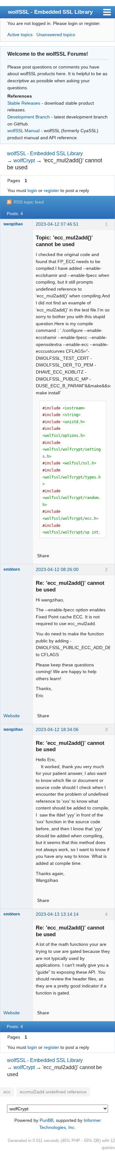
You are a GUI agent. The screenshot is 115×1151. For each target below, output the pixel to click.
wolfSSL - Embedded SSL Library (50, 12)
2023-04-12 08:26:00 (57, 569)
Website (12, 715)
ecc (7, 1092)
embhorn (12, 569)
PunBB (46, 1120)
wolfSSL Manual (23, 130)
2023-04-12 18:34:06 (57, 729)
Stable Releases (23, 103)
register (51, 190)
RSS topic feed (29, 202)
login (32, 190)
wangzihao (13, 224)
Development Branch (28, 116)
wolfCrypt (24, 160)
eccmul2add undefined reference (53, 1092)
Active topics (20, 34)
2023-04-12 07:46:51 (57, 224)
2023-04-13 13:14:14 (57, 914)
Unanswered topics (55, 34)
